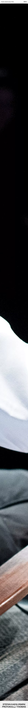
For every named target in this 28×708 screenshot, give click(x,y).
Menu (25, 2)
